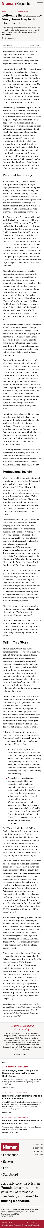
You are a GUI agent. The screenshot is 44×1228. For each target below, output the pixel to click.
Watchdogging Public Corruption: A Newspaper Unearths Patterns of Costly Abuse (20, 1073)
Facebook (38, 1154)
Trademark (17, 1225)
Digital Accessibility (34, 1225)
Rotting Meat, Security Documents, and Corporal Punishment (22, 1097)
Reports (8, 1161)
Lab (5, 1168)
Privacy (24, 1225)
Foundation (10, 1155)
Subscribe (38, 1144)
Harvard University (7, 1225)
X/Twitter (38, 1148)
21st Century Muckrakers (15, 11)
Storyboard (10, 1174)
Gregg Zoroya (10, 38)
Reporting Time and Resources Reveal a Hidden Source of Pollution (22, 1122)
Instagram (38, 1151)
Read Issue (21, 1054)
